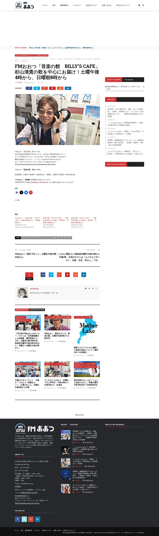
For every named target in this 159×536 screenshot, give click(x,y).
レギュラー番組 (50, 317)
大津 (47, 237)
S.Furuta (77, 442)
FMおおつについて (123, 5)
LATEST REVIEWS (113, 79)
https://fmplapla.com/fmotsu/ (37, 182)
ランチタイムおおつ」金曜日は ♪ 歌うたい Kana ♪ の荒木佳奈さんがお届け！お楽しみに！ (85, 487)
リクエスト (77, 5)
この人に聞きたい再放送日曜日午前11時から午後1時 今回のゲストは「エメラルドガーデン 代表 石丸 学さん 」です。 (79, 257)
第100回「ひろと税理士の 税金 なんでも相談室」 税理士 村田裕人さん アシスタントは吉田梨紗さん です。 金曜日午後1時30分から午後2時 (85, 435)
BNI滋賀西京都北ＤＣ (22, 496)
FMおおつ (40, 237)
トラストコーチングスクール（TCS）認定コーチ (31, 500)
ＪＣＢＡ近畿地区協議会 (23, 493)
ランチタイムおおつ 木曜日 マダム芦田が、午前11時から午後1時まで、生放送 (57, 382)
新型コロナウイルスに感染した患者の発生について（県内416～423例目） (86, 350)
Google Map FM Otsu (22, 464)
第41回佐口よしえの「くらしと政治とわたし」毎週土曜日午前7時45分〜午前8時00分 (86, 382)
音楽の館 (45, 55)
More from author (37, 310)
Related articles (22, 310)
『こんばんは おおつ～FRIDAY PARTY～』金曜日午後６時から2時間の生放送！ (85, 449)
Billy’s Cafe (31, 237)
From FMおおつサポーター (23, 320)
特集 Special (59, 317)
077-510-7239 (24, 467)
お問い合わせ (107, 5)
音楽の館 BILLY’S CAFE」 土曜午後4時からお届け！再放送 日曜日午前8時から (55, 220)
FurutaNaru (32, 351)
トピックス (33, 55)
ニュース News (88, 317)
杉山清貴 (54, 237)
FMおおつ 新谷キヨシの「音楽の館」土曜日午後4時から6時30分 (57, 335)
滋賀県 (61, 237)
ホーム (45, 5)
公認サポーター (91, 5)
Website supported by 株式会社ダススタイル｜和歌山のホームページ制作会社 (119, 533)
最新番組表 (64, 5)
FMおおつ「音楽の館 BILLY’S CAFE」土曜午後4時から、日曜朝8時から (27, 220)
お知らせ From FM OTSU (22, 55)
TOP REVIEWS (129, 80)
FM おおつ (74, 532)
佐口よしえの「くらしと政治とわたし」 (85, 367)
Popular (74, 424)
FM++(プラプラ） (20, 317)
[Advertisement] (79, 28)
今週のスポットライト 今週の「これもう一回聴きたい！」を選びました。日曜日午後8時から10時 (27, 383)
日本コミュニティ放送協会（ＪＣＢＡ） (28, 490)
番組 (39, 55)
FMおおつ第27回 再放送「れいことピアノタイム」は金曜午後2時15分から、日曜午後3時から (61, 48)
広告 (53, 5)
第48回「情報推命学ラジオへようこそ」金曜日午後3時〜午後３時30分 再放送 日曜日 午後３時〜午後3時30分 (85, 474)
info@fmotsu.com (27, 484)
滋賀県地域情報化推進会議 (24, 503)
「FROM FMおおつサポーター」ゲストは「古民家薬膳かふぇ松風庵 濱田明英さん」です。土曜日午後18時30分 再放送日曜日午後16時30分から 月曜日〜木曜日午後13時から (27, 340)
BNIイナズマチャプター (23, 498)
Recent (64, 424)
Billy (24, 237)
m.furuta (19, 82)
